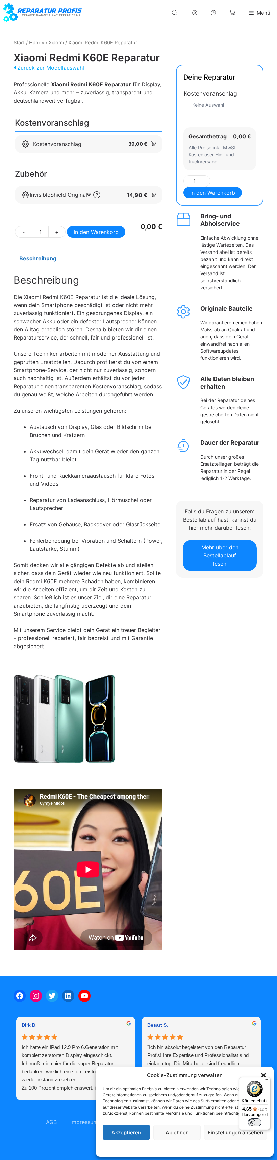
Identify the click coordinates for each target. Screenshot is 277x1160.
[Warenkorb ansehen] (232, 12)
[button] (263, 1075)
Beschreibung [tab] (37, 258)
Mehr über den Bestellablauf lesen (219, 555)
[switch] (254, 1122)
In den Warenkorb (96, 231)
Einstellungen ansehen (235, 1132)
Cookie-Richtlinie (150, 1148)
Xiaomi (56, 43)
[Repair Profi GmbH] (42, 12)
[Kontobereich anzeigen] (194, 12)
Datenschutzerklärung (191, 1148)
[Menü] (266, 1081)
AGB (51, 1122)
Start (19, 43)
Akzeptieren (126, 1132)
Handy (36, 43)
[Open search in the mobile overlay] (175, 12)
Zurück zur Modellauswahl (50, 67)
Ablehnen (177, 1132)
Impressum (226, 1148)
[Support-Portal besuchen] (213, 12)
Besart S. (157, 1025)
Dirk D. (29, 1025)
